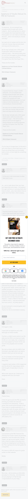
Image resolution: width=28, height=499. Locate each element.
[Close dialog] (26, 217)
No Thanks (14, 280)
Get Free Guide (14, 262)
